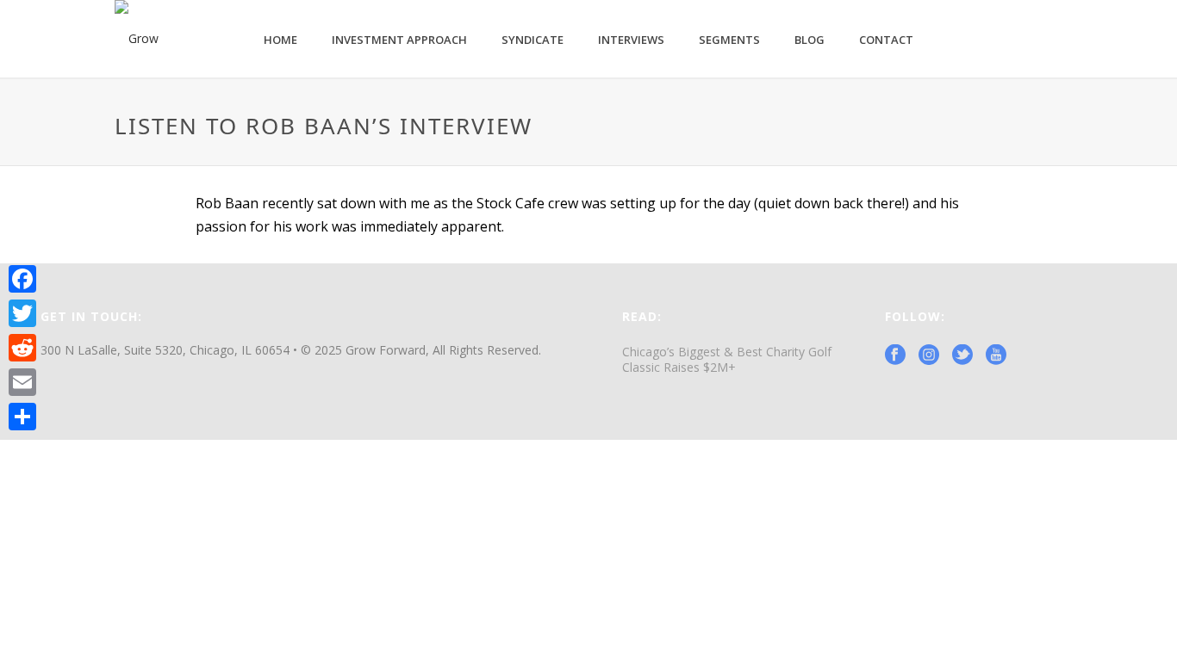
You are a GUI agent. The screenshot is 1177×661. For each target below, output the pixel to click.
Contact (886, 39)
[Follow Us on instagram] (929, 355)
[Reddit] (22, 347)
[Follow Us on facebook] (895, 355)
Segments (729, 39)
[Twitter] (22, 313)
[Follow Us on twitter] (962, 355)
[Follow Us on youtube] (996, 355)
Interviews (631, 39)
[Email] (22, 382)
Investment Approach (399, 39)
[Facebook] (22, 279)
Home (280, 39)
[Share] (22, 416)
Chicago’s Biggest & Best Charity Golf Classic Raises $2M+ (726, 359)
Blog (809, 39)
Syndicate (532, 39)
